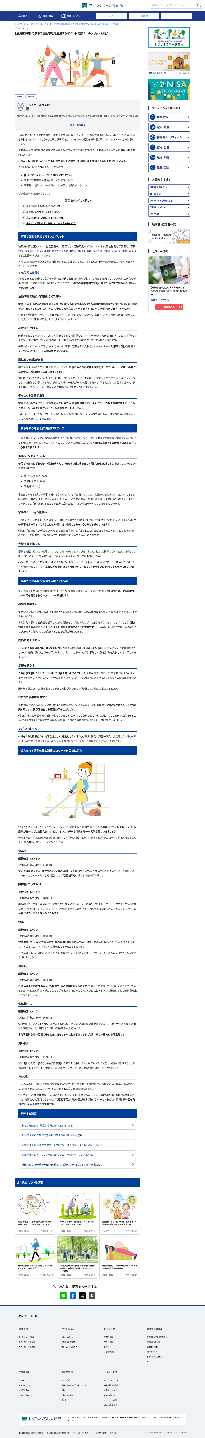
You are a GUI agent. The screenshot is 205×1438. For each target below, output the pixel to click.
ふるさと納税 (109, 1351)
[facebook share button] (73, 1295)
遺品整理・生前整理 (111, 1385)
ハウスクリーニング (111, 1380)
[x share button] (82, 1295)
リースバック (65, 1380)
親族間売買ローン (25, 1390)
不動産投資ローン (25, 1395)
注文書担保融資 (153, 1347)
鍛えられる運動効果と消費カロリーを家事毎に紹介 (51, 223)
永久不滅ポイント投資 (27, 1342)
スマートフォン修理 (111, 1400)
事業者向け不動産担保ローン (157, 1337)
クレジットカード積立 (26, 1337)
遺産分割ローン (24, 1385)
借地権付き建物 (67, 1395)
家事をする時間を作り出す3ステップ (43, 211)
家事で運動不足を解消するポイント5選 (45, 217)
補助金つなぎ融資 (153, 1342)
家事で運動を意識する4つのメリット (43, 205)
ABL (148, 1361)
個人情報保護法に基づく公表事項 (31, 1433)
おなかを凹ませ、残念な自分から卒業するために (47, 1125)
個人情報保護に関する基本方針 (58, 1433)
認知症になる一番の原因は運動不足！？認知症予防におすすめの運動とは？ (62, 1164)
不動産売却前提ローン (69, 1342)
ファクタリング (152, 1351)
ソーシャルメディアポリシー (83, 1433)
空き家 (63, 1400)
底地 (63, 1390)
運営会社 (113, 1433)
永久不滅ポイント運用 (27, 1347)
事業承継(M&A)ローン (155, 1357)
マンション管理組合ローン (70, 1347)
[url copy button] (92, 1295)
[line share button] (63, 1295)
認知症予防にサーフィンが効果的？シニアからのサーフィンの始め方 (58, 1154)
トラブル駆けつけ (110, 1395)
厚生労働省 (33, 272)
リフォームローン (67, 1337)
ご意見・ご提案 (101, 1433)
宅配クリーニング (110, 1390)
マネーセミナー (109, 1342)
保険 (106, 1347)
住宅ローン (23, 1380)
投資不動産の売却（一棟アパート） (73, 1385)
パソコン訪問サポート (112, 1405)
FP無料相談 (108, 1337)
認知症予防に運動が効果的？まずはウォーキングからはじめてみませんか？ (62, 1145)
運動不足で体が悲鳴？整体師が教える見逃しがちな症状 (52, 1135)
